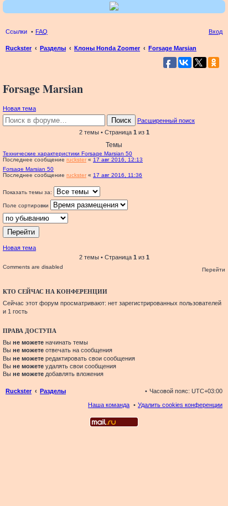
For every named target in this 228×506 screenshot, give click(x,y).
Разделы (53, 391)
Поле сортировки (26, 205)
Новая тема (19, 108)
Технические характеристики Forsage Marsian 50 (67, 153)
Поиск (121, 120)
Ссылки (16, 31)
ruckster (76, 160)
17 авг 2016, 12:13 (118, 160)
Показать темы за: (28, 192)
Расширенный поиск (166, 120)
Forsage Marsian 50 (28, 169)
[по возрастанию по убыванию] (114, 218)
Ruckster (19, 391)
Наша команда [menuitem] (108, 404)
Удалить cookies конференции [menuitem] (180, 404)
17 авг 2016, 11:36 (117, 175)
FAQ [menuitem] (41, 31)
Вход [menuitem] (215, 31)
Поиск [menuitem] (219, 49)
